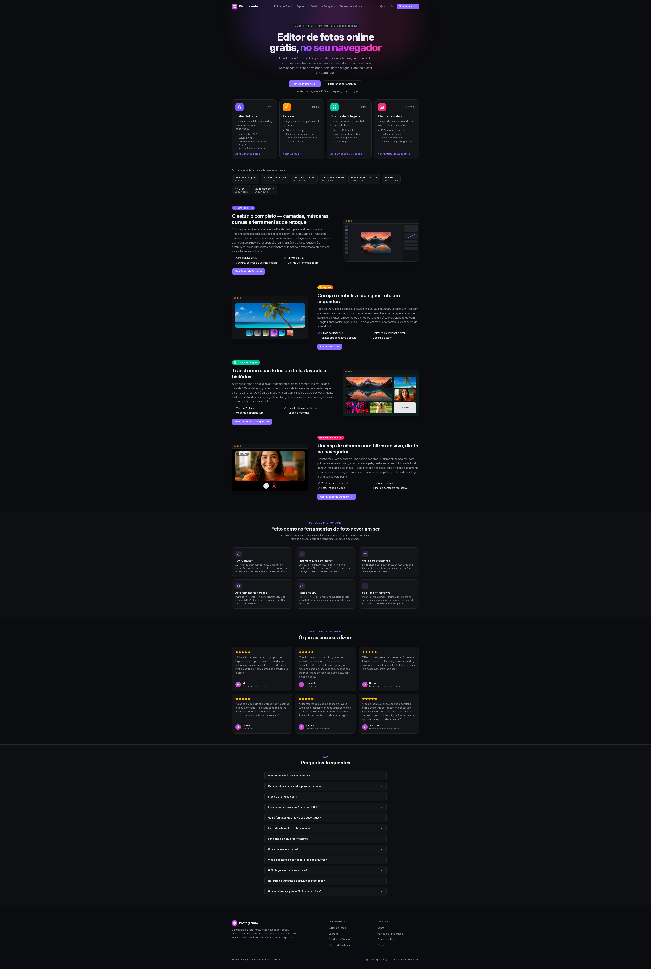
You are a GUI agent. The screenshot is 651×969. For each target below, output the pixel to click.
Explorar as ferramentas (342, 83)
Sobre (380, 927)
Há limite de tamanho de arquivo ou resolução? (296, 880)
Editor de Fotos (283, 6)
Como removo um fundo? (283, 849)
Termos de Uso (386, 939)
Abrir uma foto (409, 6)
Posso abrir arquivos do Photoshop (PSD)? (293, 807)
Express (301, 6)
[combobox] (383, 6)
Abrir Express (327, 346)
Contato (381, 945)
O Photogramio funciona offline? (287, 870)
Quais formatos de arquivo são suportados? (294, 817)
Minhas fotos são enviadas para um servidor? (295, 786)
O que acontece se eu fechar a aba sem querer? (297, 859)
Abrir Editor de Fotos (246, 271)
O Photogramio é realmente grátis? (289, 775)
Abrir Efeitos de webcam (334, 496)
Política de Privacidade (390, 933)
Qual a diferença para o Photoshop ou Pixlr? (294, 891)
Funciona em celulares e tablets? (288, 838)
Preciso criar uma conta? (283, 796)
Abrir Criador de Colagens (250, 421)
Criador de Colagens (323, 6)
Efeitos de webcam (351, 6)
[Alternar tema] (392, 6)
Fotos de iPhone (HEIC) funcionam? (289, 828)
